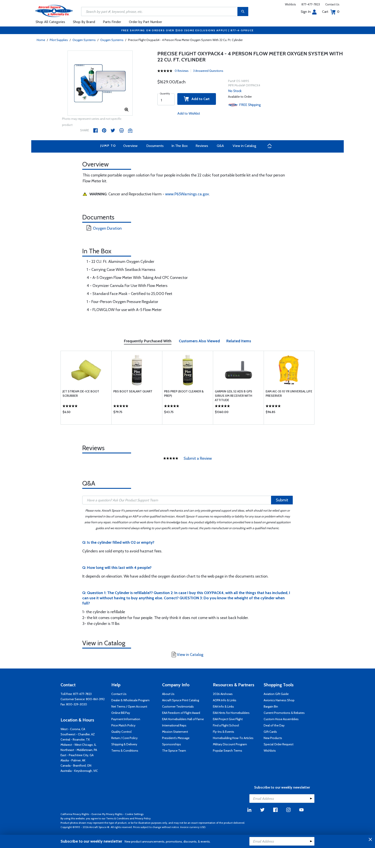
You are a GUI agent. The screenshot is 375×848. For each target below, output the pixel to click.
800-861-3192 (95, 699)
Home (41, 40)
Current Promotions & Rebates (284, 713)
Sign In (306, 12)
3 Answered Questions (208, 70)
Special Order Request (278, 744)
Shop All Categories (50, 22)
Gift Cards (270, 732)
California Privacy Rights (75, 814)
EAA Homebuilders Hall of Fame (183, 719)
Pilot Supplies (59, 40)
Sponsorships (171, 744)
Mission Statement (175, 732)
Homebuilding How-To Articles (233, 738)
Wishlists (290, 4)
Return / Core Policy (124, 738)
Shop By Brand (84, 22)
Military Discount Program (230, 744)
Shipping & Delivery (124, 744)
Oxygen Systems (84, 40)
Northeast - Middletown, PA (79, 750)
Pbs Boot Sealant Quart (132, 391)
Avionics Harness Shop (279, 700)
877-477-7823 (310, 4)
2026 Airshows (223, 694)
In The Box (179, 146)
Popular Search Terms (227, 750)
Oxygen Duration (107, 228)
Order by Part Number (145, 22)
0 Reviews (182, 70)
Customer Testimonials (178, 706)
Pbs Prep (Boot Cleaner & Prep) (184, 393)
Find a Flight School (226, 725)
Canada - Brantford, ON (76, 765)
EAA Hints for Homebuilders (231, 713)
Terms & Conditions (124, 750)
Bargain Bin (271, 706)
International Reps (174, 725)
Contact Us (332, 4)
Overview (130, 146)
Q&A (220, 146)
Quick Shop (86, 413)
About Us (168, 694)
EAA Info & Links (223, 706)
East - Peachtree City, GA (77, 755)
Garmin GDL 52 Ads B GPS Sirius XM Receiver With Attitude (233, 395)
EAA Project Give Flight (228, 719)
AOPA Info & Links (224, 700)
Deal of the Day (274, 725)
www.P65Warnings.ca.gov (187, 194)
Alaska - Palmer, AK (73, 760)
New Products (273, 738)
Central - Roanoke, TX (75, 739)
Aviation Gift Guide (276, 694)
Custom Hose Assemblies (281, 719)
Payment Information (125, 719)
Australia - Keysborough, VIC (79, 771)
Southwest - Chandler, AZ (78, 734)
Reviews (202, 146)
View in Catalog (244, 146)
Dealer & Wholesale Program (130, 700)
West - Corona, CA (73, 729)
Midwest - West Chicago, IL (78, 745)
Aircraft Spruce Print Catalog (180, 700)
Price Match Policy (123, 725)
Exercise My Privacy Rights (107, 814)
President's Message (175, 738)
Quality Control (121, 732)
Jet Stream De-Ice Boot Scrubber (80, 393)
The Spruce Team (174, 750)
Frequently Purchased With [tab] (147, 341)
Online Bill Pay (120, 713)
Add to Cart (199, 99)
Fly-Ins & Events (223, 732)
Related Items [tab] (238, 341)
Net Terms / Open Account (129, 706)
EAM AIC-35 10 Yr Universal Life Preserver (289, 393)
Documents (155, 146)
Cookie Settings (134, 814)
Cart (330, 12)
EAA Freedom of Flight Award (181, 713)
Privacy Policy (143, 818)
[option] (100, 83)
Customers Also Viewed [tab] (199, 341)
